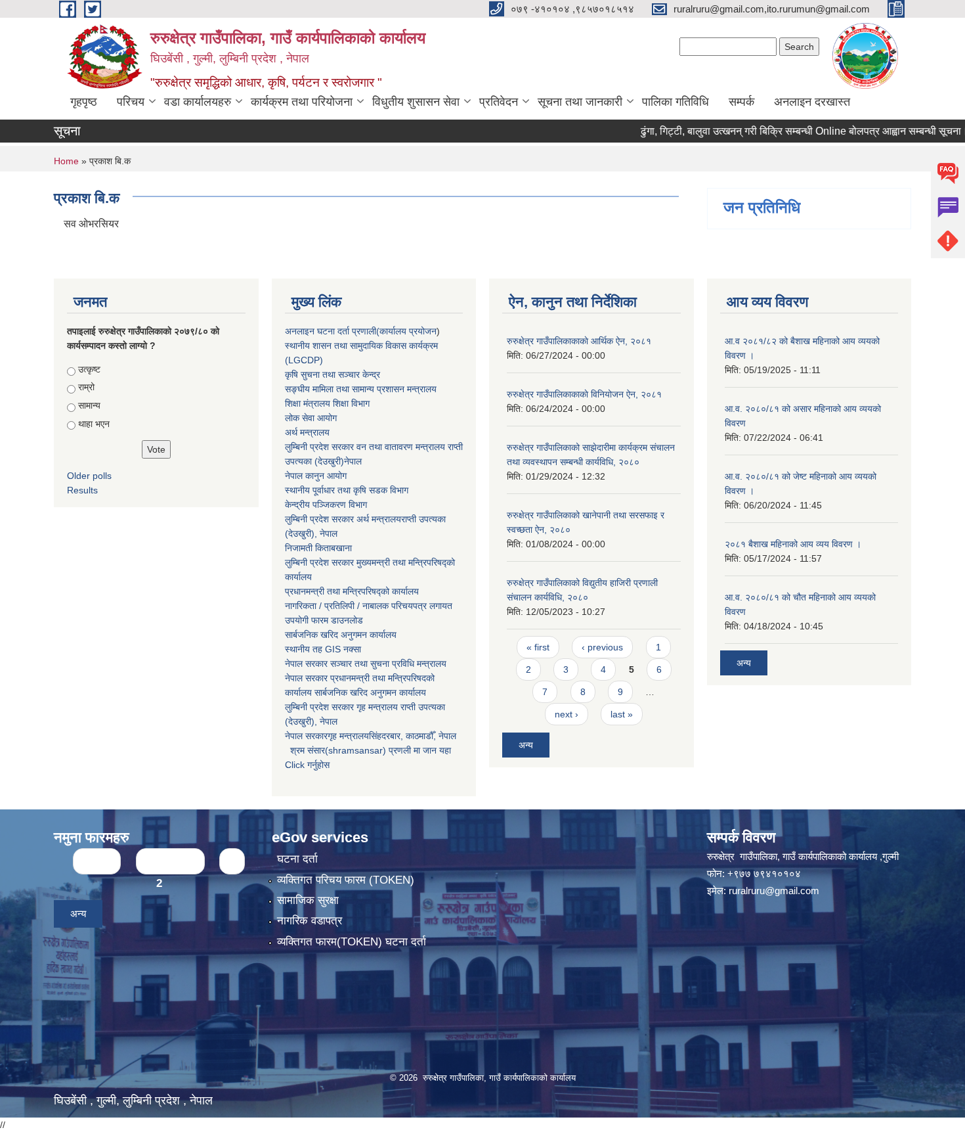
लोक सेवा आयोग (311, 418)
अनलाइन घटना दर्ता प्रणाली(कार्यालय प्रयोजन (361, 331)
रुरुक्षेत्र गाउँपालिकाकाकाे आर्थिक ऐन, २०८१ (579, 341)
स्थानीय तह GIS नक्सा (323, 649)
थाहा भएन (94, 424)
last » (622, 714)
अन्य (526, 745)
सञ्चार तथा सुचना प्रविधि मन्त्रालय (387, 663)
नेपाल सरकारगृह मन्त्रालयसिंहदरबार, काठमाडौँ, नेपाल (370, 736)
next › (566, 714)
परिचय (130, 101)
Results (82, 490)
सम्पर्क (741, 101)
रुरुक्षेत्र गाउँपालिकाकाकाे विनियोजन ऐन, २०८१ (584, 394)
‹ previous (602, 647)
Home (66, 161)
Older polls (89, 475)
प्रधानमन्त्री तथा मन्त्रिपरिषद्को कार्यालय (352, 591)
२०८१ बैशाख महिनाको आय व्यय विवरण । (793, 544)
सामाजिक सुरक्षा (308, 900)
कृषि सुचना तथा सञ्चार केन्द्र (332, 374)
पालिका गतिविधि (675, 101)
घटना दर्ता (297, 859)
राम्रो (86, 387)
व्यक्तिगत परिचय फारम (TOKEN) (345, 880)
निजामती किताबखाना (318, 548)
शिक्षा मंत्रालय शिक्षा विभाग (327, 403)
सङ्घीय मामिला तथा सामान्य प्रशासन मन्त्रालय (361, 389)
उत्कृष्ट (89, 369)
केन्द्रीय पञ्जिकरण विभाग (326, 504)
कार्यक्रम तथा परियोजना (302, 101)
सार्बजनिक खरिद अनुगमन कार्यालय (341, 634)
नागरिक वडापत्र (309, 921)
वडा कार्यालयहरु (197, 101)
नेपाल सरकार (306, 663)
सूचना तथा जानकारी (580, 101)
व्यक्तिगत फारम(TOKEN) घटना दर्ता (351, 942)
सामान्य (89, 405)
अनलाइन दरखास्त (812, 101)
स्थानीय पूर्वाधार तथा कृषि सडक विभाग (346, 490)
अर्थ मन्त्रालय (307, 432)
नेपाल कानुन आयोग (316, 475)
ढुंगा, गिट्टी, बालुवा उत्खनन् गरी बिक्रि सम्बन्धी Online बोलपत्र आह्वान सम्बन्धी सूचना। (777, 131)
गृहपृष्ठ (83, 101)
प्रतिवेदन (498, 101)
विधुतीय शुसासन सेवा (416, 101)
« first (537, 647)
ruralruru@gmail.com (774, 890)
